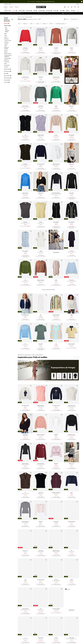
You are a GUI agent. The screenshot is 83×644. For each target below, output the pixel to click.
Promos (23, 17)
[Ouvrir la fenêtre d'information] (81, 1)
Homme (11, 6)
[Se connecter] (68, 7)
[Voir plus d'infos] (25, 53)
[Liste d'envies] (75, 7)
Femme (5, 6)
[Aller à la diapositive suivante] (78, 357)
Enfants (16, 6)
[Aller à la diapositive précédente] (71, 357)
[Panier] (78, 7)
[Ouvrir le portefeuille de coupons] (65, 7)
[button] (66, 19)
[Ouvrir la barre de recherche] (78, 10)
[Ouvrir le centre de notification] (71, 7)
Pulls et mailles (29, 17)
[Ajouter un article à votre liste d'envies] (30, 28)
